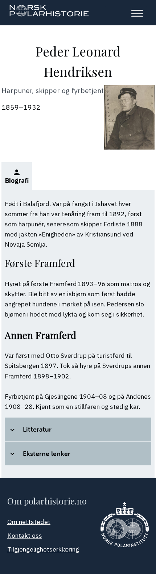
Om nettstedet (28, 522)
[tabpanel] (78, 334)
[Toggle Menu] (137, 13)
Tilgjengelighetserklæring (43, 549)
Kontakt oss (24, 535)
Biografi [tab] (17, 176)
